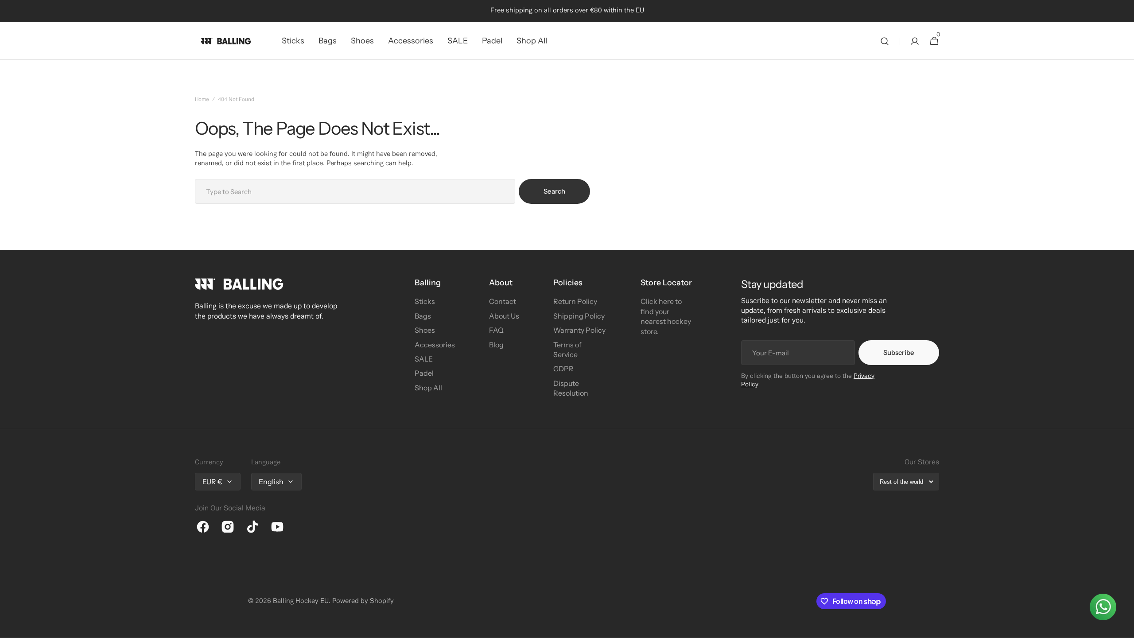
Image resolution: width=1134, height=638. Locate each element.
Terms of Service (567, 349)
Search (554, 191)
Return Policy (575, 301)
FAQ (496, 330)
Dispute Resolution (570, 388)
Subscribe (898, 352)
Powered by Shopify (363, 601)
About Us (504, 315)
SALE (424, 358)
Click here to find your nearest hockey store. (666, 316)
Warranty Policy (579, 330)
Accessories (435, 344)
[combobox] (355, 191)
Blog (496, 344)
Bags (423, 315)
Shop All (428, 387)
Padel (424, 373)
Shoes (425, 330)
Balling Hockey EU (301, 601)
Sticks (425, 301)
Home (202, 99)
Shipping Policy (579, 315)
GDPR (563, 368)
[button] (884, 41)
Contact (502, 301)
